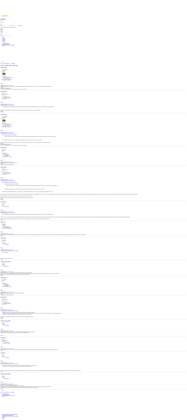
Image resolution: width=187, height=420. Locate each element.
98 (7, 63)
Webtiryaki (16, 416)
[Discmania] (6, 155)
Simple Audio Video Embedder (7, 415)
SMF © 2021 (9, 414)
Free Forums (9, 416)
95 (4, 63)
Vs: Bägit (1, 83)
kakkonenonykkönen (7, 261)
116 (10, 63)
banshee (5, 147)
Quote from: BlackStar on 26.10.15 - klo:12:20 (7, 180)
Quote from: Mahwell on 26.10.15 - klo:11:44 (7, 133)
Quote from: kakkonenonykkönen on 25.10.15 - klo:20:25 (9, 250)
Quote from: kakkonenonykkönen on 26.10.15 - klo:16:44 (9, 310)
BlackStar (5, 67)
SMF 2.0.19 (4, 414)
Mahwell (5, 91)
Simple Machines (15, 414)
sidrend (5, 337)
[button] (3, 18)
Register (3, 19)
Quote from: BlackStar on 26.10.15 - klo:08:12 (9, 134)
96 (5, 63)
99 (8, 63)
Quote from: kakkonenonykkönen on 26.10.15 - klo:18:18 (9, 363)
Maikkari (13, 395)
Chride (5, 201)
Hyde (4, 352)
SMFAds (3, 416)
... (3, 63)
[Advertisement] (93, 7)
